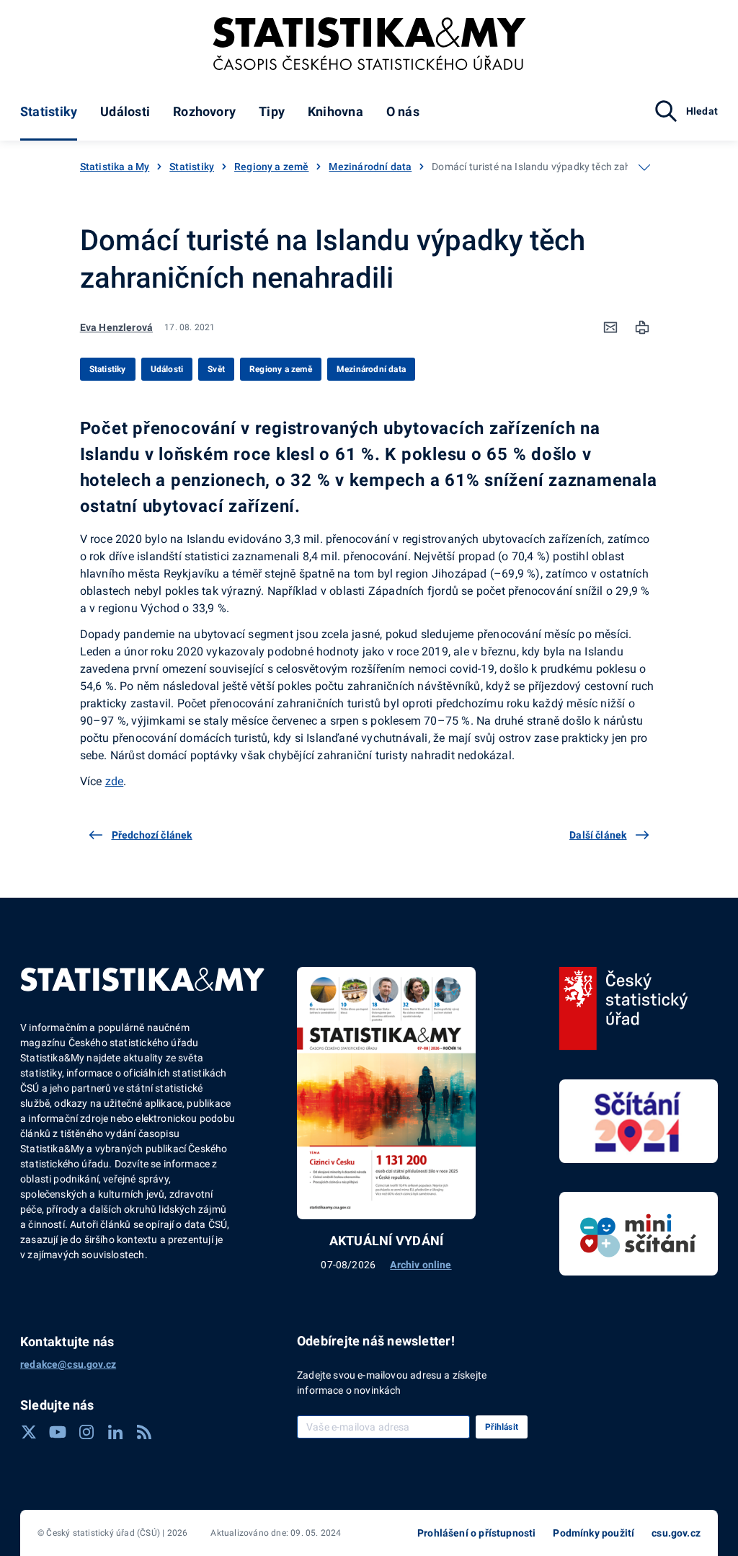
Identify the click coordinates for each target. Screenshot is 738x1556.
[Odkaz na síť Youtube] (57, 1432)
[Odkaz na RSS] (144, 1432)
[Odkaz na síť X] (28, 1432)
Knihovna (335, 111)
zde (114, 781)
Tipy (272, 111)
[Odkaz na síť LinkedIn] (115, 1432)
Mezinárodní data (370, 166)
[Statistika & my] (369, 44)
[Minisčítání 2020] (638, 1234)
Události (125, 111)
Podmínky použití (593, 1533)
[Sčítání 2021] (638, 1121)
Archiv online (420, 1264)
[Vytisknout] (642, 327)
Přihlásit (501, 1427)
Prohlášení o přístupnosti (476, 1533)
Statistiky (48, 111)
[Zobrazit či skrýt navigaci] (644, 167)
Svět (216, 369)
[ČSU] (623, 1009)
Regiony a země (271, 166)
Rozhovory (204, 111)
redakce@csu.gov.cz (68, 1364)
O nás (402, 111)
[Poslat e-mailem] (610, 327)
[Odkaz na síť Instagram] (86, 1432)
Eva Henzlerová (116, 327)
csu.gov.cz (676, 1533)
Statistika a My (115, 166)
